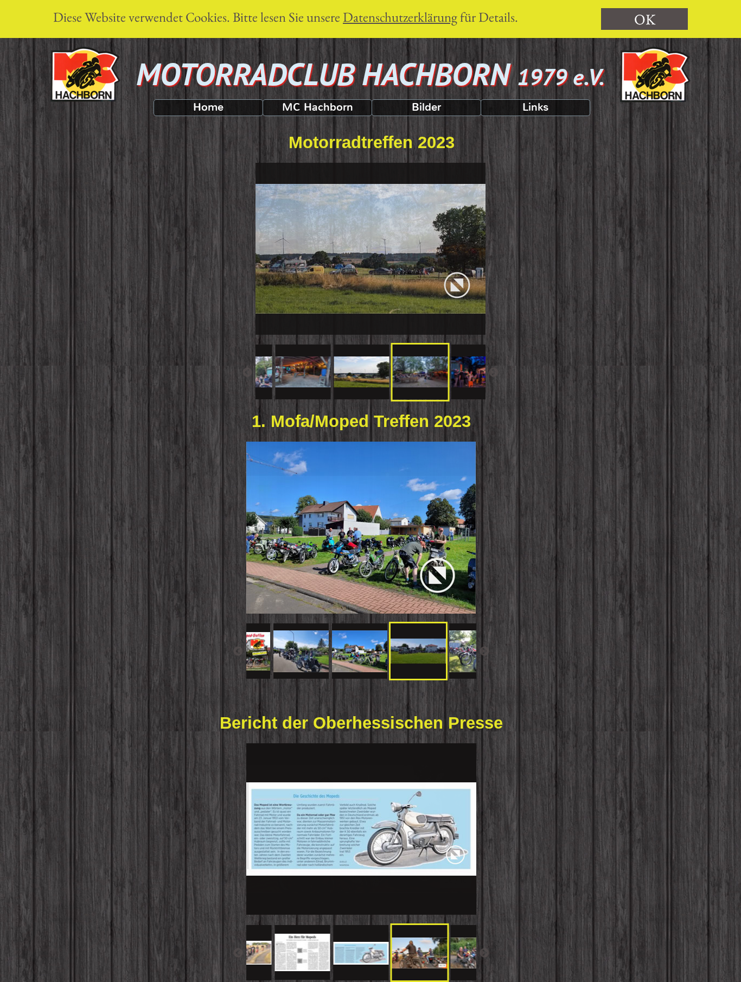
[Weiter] (493, 372)
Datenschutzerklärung (400, 16)
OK (644, 19)
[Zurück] (247, 372)
